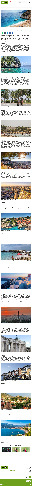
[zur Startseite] (4, 2)
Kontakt (29, 471)
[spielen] (30, 484)
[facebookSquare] (21, 477)
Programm (2, 8)
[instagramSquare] (23, 477)
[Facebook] (10, 33)
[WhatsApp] (2, 33)
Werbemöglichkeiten (27, 468)
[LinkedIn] (13, 33)
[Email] (7, 33)
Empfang (29, 470)
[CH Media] (28, 481)
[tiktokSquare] (26, 477)
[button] (16, 2)
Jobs (30, 467)
